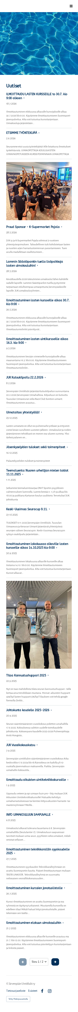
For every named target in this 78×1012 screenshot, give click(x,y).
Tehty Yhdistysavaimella (18, 999)
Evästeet (32, 990)
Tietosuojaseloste (15, 990)
